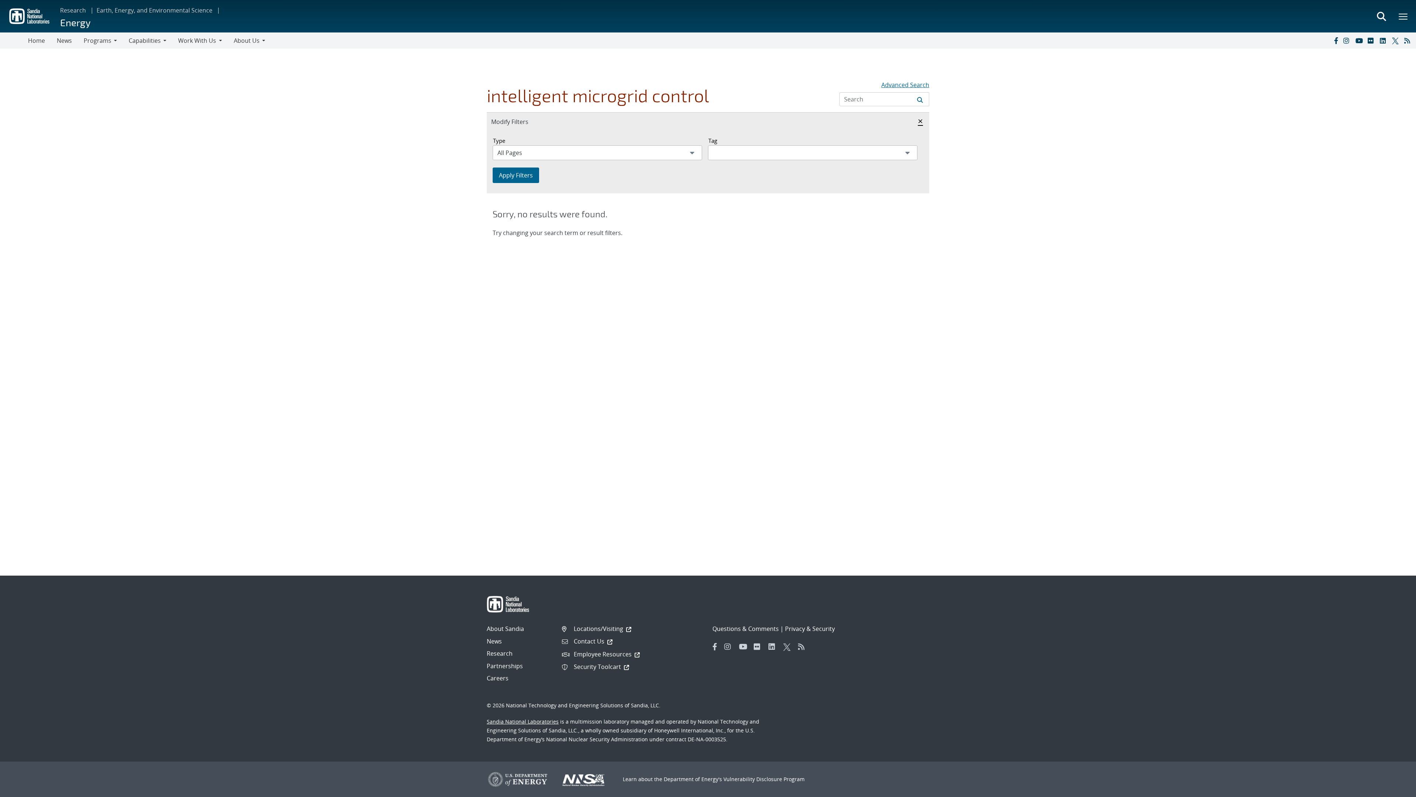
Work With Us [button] (197, 41)
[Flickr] (1372, 40)
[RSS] (1408, 40)
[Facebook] (1335, 40)
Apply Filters (516, 175)
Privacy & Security (810, 629)
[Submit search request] (920, 99)
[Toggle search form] (1381, 16)
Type (499, 140)
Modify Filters (518, 121)
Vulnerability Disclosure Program (764, 779)
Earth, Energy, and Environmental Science (154, 10)
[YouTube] (1360, 40)
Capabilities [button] (145, 41)
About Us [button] (247, 41)
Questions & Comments (745, 629)
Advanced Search (905, 85)
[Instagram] (1347, 40)
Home (36, 41)
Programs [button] (97, 41)
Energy (75, 22)
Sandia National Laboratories (523, 721)
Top (1394, 788)
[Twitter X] (1396, 40)
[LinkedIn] (1384, 40)
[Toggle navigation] (14, 40)
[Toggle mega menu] (1403, 16)
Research (73, 10)
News (64, 41)
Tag (712, 140)
